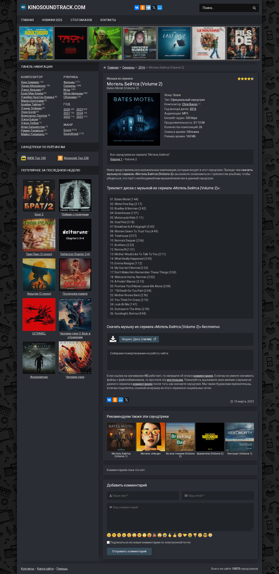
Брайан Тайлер (31, 104)
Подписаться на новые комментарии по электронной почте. (150, 542)
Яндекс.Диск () (137, 339)
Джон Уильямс (31, 89)
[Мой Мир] (159, 7)
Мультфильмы (73, 93)
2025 (79, 117)
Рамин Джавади (32, 130)
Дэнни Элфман (31, 108)
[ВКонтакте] (136, 7)
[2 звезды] (242, 78)
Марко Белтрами (32, 100)
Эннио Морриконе (33, 86)
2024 (79, 113)
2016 (193, 109)
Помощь (62, 568)
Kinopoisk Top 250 (76, 158)
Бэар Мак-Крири (32, 93)
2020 (67, 109)
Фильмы (69, 82)
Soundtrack (71, 133)
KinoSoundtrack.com (56, 7)
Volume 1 (116, 159)
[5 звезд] (252, 78)
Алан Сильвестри (33, 127)
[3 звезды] (245, 78)
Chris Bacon (190, 104)
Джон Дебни (30, 123)
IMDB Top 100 (36, 158)
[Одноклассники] (142, 7)
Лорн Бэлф (28, 112)
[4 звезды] (249, 78)
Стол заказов (81, 20)
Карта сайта (45, 568)
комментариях (203, 375)
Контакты (108, 20)
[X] (154, 7)
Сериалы (70, 86)
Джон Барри (29, 119)
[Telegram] (148, 7)
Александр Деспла (34, 115)
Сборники (70, 97)
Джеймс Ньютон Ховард (37, 97)
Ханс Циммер (30, 82)
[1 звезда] (239, 78)
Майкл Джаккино (33, 134)
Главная (27, 20)
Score (67, 130)
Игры (67, 89)
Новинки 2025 (52, 20)
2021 (67, 113)
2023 (79, 109)
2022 (67, 117)
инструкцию (175, 379)
